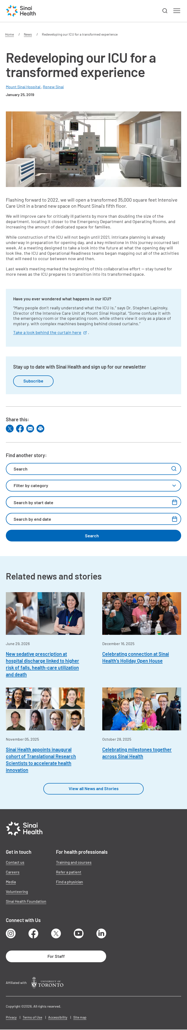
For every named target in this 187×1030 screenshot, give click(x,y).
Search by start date (33, 502)
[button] (165, 11)
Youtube (79, 933)
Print (40, 428)
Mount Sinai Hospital (23, 86)
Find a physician (69, 881)
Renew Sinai (53, 86)
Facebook (33, 933)
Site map (79, 1017)
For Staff (56, 956)
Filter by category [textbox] (31, 485)
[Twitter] (10, 428)
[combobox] (93, 485)
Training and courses (74, 862)
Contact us (15, 862)
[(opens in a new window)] (47, 982)
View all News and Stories (94, 788)
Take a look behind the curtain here (47, 332)
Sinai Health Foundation (26, 901)
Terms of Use (32, 1017)
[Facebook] (20, 428)
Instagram (11, 933)
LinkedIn (101, 933)
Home (9, 34)
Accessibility (57, 1017)
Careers (12, 872)
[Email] (30, 428)
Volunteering (17, 891)
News (28, 34)
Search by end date (32, 519)
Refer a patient (68, 872)
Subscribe (33, 380)
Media (11, 881)
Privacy (11, 1017)
